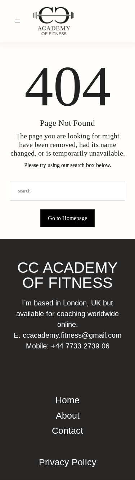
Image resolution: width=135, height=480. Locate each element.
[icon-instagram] (116, 21)
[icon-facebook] (124, 21)
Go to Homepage (67, 218)
